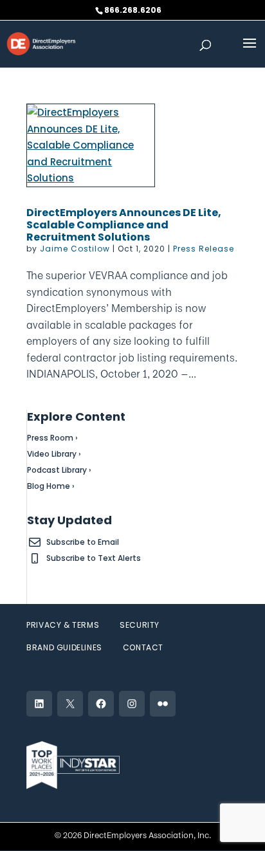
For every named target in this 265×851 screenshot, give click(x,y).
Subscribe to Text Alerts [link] (93, 558)
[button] (249, 51)
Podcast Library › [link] (59, 469)
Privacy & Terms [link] (62, 624)
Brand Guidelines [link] (64, 647)
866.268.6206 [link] (132, 10)
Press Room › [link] (52, 437)
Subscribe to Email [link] (82, 541)
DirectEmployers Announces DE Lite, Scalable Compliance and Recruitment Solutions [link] (123, 224)
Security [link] (140, 624)
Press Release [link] (203, 248)
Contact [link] (143, 647)
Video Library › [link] (54, 453)
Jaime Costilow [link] (75, 248)
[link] (41, 43)
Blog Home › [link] (51, 485)
